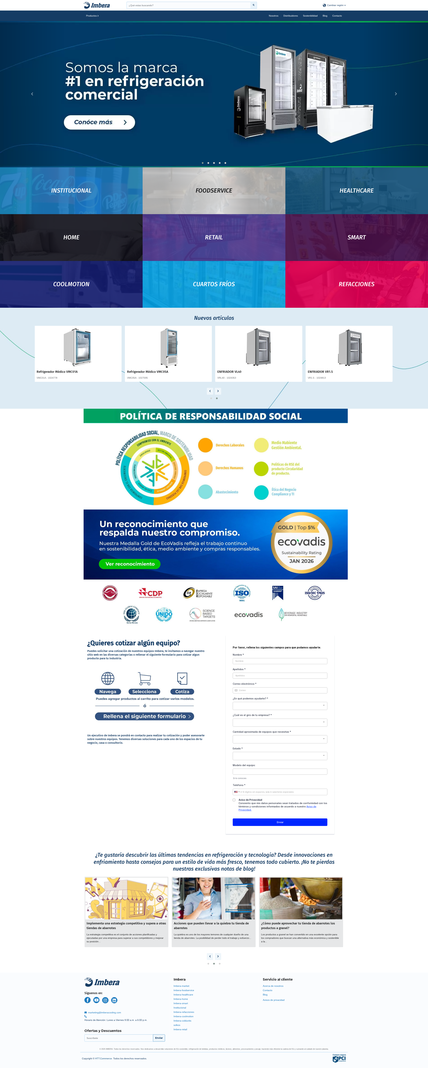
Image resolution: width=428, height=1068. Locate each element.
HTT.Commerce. (104, 1058)
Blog (325, 15)
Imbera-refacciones (184, 1012)
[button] (334, 5)
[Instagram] (105, 1000)
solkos (177, 1025)
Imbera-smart (181, 1003)
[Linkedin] (114, 1000)
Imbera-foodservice (184, 990)
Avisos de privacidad (274, 1000)
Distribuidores (290, 15)
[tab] (214, 979)
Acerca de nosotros (273, 986)
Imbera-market (181, 986)
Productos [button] (91, 15)
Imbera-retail (180, 1029)
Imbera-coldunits (182, 1020)
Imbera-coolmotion (183, 1016)
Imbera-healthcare (183, 994)
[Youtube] (96, 1000)
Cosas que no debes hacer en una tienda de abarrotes (125, 923)
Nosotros (273, 15)
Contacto (337, 15)
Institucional (180, 1007)
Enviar (159, 1037)
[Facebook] (87, 1000)
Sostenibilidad (310, 15)
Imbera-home (181, 999)
